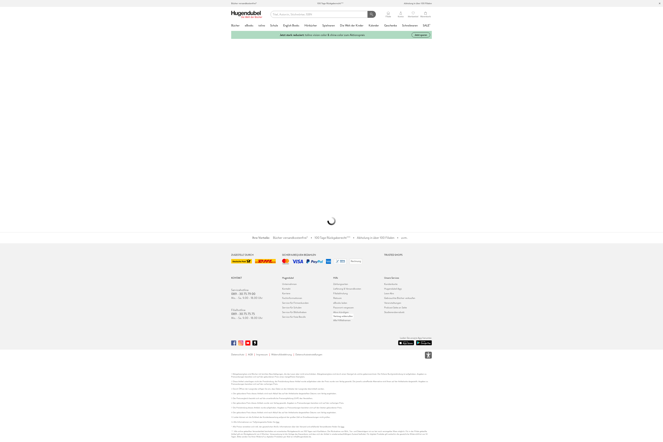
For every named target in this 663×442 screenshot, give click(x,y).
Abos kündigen (341, 312)
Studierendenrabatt (394, 312)
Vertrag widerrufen (343, 316)
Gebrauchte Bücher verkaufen (399, 298)
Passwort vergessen (343, 307)
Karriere (286, 293)
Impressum (262, 354)
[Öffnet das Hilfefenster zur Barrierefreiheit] (428, 356)
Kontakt (286, 288)
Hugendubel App (393, 288)
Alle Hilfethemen (342, 320)
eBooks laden (340, 303)
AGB (250, 354)
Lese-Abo (389, 293)
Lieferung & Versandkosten (347, 288)
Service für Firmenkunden (295, 303)
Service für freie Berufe (294, 317)
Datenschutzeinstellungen (308, 354)
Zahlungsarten (340, 284)
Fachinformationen (292, 298)
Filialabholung (340, 293)
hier (277, 422)
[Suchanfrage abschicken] (372, 14)
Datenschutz (237, 354)
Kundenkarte (390, 284)
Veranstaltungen (392, 303)
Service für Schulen (292, 307)
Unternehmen (289, 284)
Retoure (337, 298)
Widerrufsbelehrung (281, 354)
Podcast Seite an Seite (395, 307)
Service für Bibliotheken (294, 312)
